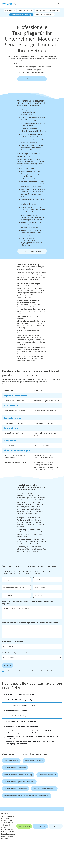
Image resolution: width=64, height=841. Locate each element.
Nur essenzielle (40, 826)
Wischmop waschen (11, 761)
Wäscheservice (10, 10)
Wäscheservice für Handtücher (15, 768)
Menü (57, 4)
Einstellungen (55, 826)
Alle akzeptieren (24, 826)
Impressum (8, 838)
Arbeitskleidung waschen (47, 775)
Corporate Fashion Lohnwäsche (44, 789)
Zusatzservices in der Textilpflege (21, 15)
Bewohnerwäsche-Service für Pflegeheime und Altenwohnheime (26, 796)
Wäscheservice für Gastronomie (15, 789)
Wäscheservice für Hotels (34, 761)
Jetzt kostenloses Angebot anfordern (32, 79)
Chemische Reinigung (25, 10)
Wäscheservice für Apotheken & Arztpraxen (19, 782)
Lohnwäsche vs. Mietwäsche (44, 15)
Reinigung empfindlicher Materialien (47, 10)
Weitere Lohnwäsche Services (25, 754)
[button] (32, 694)
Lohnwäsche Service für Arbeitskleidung (18, 775)
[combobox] (32, 646)
